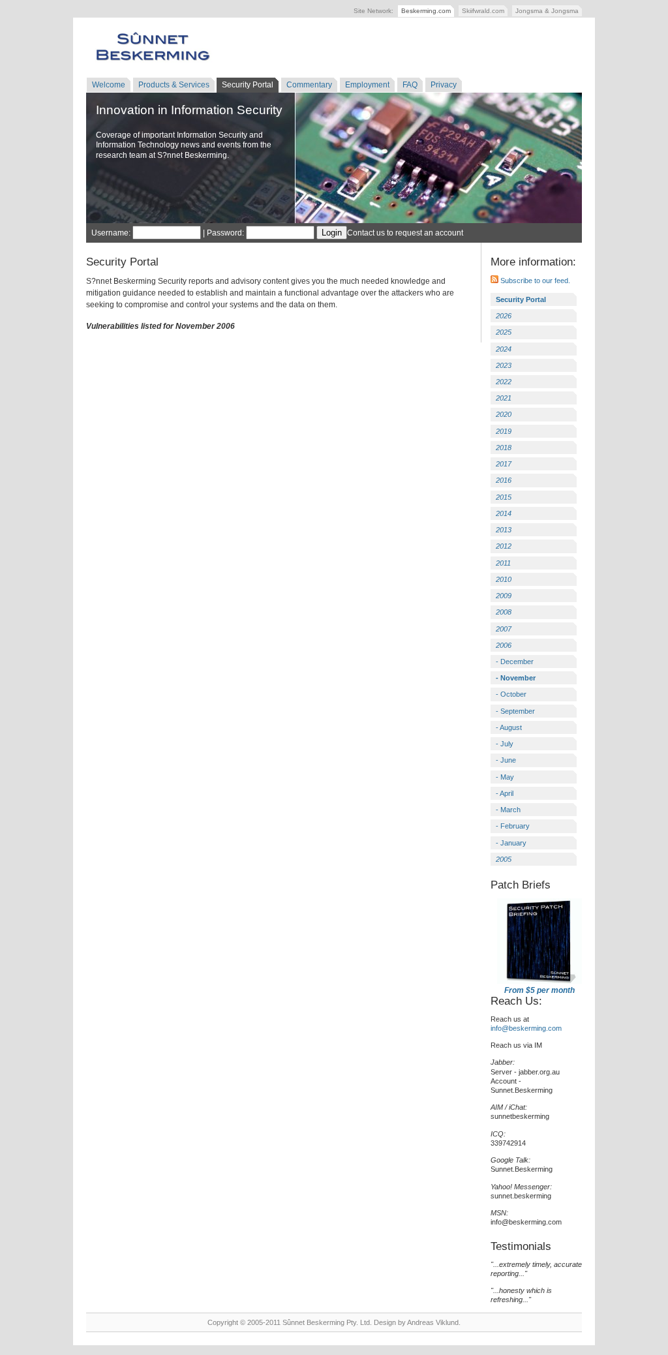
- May (505, 777)
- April (504, 793)
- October (511, 694)
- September (515, 711)
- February (513, 826)
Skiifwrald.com (483, 10)
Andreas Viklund (433, 1322)
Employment (367, 84)
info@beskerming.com (526, 1028)
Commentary (309, 84)
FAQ (410, 84)
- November (516, 678)
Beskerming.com (426, 10)
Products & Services (173, 84)
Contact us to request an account (405, 232)
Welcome (108, 84)
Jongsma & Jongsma (547, 10)
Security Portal (247, 84)
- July (504, 744)
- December (515, 661)
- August (509, 727)
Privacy (444, 84)
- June (506, 760)
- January (511, 843)
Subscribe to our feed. (534, 280)
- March (508, 810)
